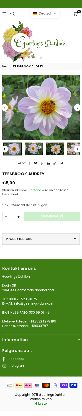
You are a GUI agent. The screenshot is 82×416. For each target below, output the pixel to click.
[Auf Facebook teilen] (29, 163)
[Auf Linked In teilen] (48, 163)
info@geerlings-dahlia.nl (33, 303)
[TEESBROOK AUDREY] (12, 149)
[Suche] (12, 14)
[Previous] (4, 107)
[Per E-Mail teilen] (61, 163)
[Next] (77, 107)
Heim (5, 66)
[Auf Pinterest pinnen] (42, 163)
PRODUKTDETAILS (19, 239)
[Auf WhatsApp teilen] (55, 163)
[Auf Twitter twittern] (36, 163)
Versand (34, 190)
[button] (75, 14)
